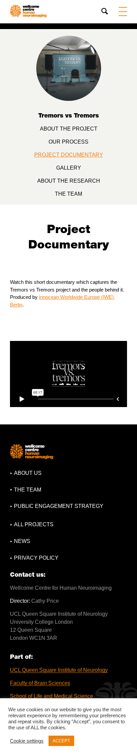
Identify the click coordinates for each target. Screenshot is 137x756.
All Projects (34, 524)
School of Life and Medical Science (51, 696)
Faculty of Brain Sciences (40, 683)
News (22, 541)
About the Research (68, 181)
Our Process (68, 142)
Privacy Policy (36, 558)
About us (28, 473)
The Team (68, 194)
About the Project (68, 129)
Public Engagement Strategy (58, 506)
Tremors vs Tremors (68, 115)
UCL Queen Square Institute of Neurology (59, 670)
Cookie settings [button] (27, 741)
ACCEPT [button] (61, 740)
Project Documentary (68, 155)
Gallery (68, 168)
